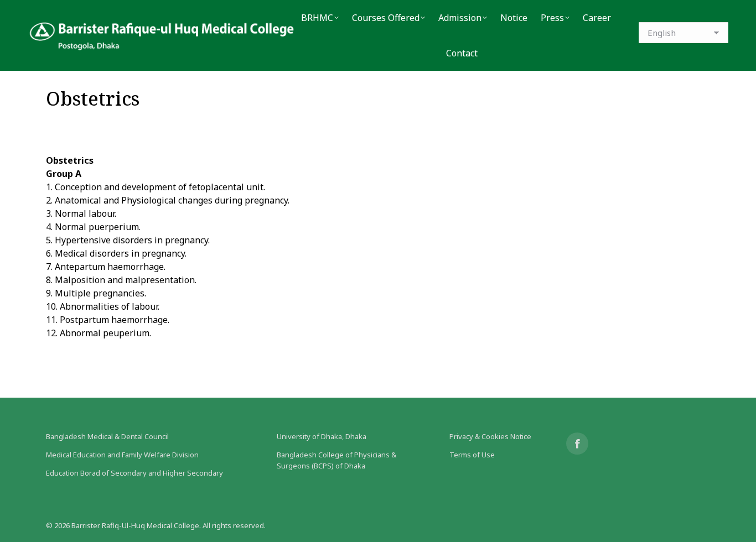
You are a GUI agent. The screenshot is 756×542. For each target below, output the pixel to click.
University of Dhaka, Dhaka (321, 436)
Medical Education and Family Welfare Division (122, 455)
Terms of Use (472, 455)
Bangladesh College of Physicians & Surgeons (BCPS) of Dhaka (336, 460)
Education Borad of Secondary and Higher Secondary (134, 473)
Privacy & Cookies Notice (490, 436)
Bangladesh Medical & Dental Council (107, 436)
